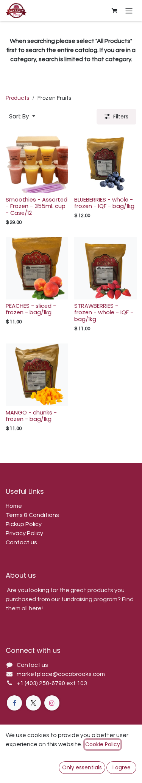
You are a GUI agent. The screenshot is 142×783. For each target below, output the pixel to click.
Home (14, 506)
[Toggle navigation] (129, 10)
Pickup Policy (24, 524)
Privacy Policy (24, 533)
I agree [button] (121, 767)
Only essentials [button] (82, 767)
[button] (22, 116)
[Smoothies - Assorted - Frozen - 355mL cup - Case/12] (37, 162)
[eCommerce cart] (114, 10)
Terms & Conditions (32, 515)
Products (17, 98)
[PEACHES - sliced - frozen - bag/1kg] (37, 268)
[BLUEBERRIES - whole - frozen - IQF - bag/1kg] (105, 162)
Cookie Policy (102, 744)
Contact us (21, 542)
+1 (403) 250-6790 (41, 683)
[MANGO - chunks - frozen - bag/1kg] (37, 374)
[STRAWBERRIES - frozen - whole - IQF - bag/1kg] (105, 268)
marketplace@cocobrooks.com (61, 674)
